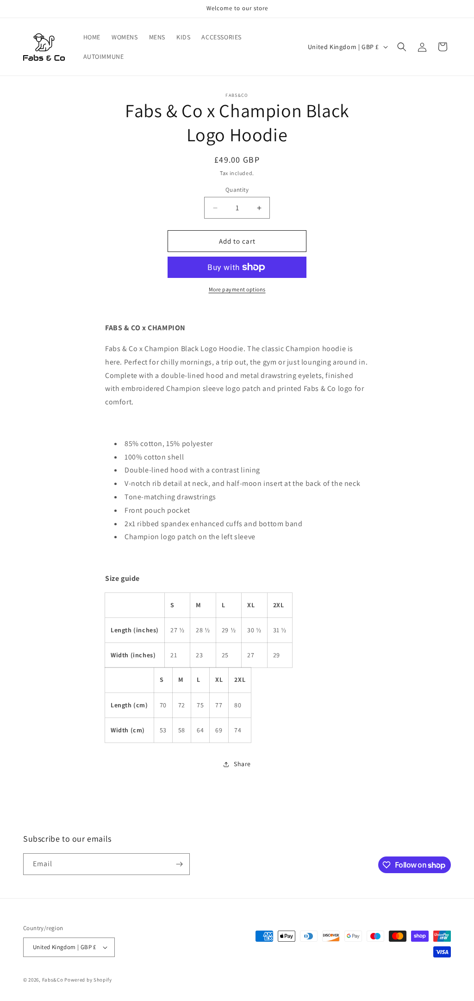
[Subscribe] (179, 864)
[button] (402, 47)
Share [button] (242, 764)
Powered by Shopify (88, 979)
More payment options (237, 289)
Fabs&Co (52, 979)
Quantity (237, 190)
